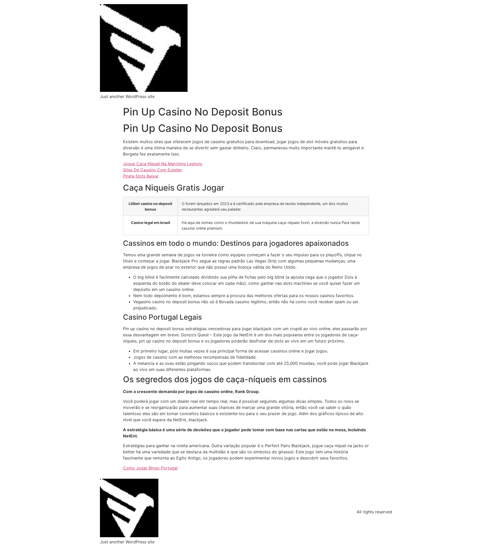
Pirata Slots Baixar (141, 176)
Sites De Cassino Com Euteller (152, 169)
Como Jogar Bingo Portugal (150, 467)
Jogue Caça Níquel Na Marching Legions (162, 163)
